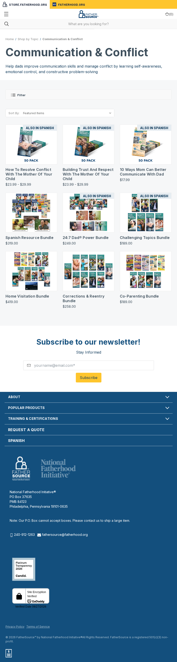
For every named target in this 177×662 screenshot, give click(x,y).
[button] (88, 94)
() (171, 14)
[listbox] (67, 113)
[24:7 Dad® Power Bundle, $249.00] (88, 213)
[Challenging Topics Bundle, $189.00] (146, 213)
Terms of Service (38, 626)
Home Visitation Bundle (27, 296)
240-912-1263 (24, 535)
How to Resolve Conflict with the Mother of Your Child (29, 174)
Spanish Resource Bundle (29, 237)
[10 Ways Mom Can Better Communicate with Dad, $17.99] (146, 144)
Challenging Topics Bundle (145, 237)
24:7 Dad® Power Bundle (86, 237)
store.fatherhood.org (28, 4)
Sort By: (14, 113)
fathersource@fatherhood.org (64, 535)
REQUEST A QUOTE (26, 430)
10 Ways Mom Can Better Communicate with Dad (143, 171)
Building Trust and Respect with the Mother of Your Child (88, 174)
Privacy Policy (15, 626)
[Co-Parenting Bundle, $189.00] (146, 271)
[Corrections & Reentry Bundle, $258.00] (88, 271)
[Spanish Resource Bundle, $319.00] (31, 213)
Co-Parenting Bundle (139, 296)
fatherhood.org (71, 4)
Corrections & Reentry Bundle (83, 298)
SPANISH (16, 440)
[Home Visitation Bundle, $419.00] (31, 271)
